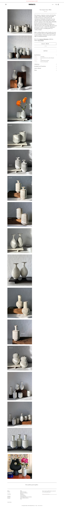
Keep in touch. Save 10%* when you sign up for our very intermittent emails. (49, 491)
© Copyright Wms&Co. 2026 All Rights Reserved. (28, 505)
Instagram (8, 496)
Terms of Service (40, 505)
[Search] (56, 4)
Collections (36, 64)
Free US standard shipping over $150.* (32, 1)
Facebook (8, 497)
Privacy (36, 505)
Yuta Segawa (41, 40)
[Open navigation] (5, 4)
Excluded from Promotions (40, 66)
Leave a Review (37, 68)
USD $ (52, 4)
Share (35, 70)
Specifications (37, 55)
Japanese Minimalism (43, 39)
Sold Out (45, 50)
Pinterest (8, 498)
